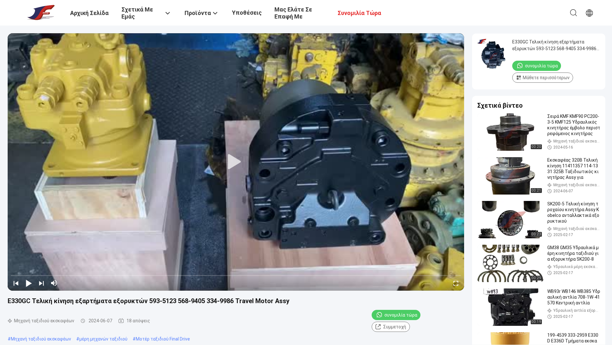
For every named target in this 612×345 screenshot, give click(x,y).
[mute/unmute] (54, 283)
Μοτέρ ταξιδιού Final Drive (163, 338)
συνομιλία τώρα (400, 315)
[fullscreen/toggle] (455, 283)
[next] (41, 283)
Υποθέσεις (247, 12)
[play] (236, 162)
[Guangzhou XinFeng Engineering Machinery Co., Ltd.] (40, 12)
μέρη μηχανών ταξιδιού (103, 338)
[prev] (16, 283)
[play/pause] (28, 283)
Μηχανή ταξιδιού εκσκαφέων (41, 338)
